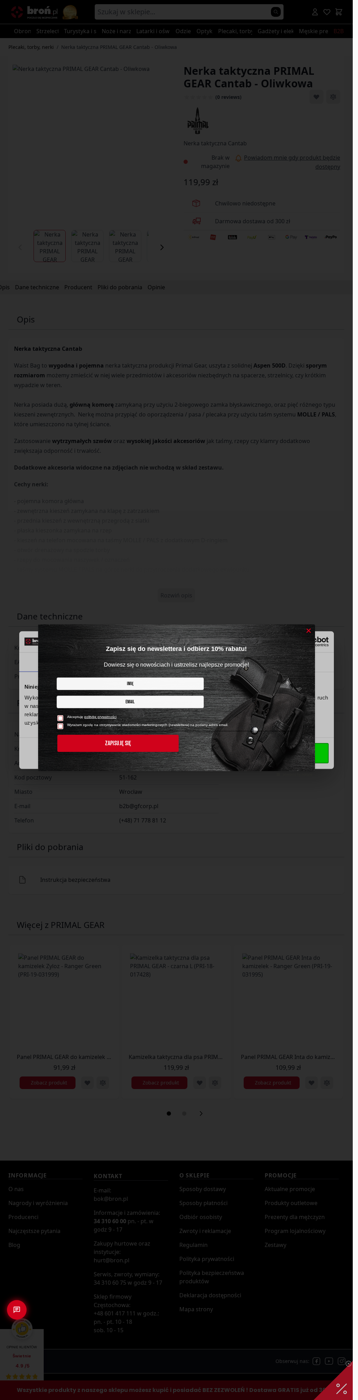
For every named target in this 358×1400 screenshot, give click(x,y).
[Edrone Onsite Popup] (176, 700)
